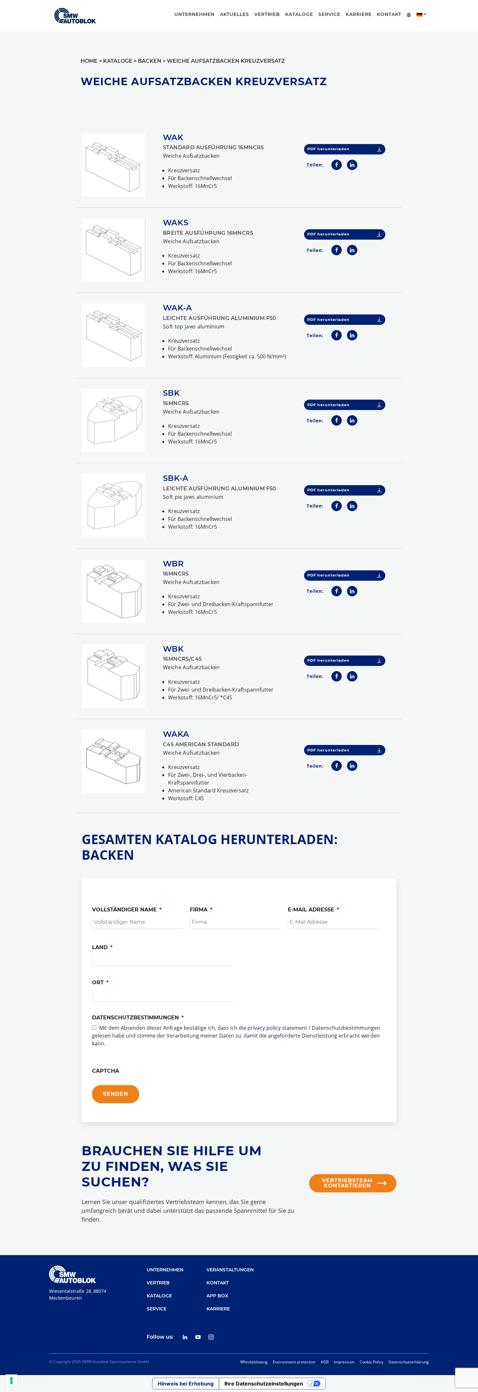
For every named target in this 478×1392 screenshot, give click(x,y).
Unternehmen (165, 1270)
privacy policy (264, 1027)
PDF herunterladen (328, 149)
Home (89, 61)
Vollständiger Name (127, 910)
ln (185, 1337)
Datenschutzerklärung (409, 1361)
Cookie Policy (371, 1361)
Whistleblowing (254, 1361)
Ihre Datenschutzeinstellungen (263, 1383)
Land (102, 947)
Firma (201, 910)
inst (211, 1337)
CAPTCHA (105, 1071)
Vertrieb (158, 1283)
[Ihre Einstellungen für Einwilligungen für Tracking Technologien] (11, 1380)
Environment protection (294, 1361)
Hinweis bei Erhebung (186, 1383)
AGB (325, 1361)
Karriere (218, 1309)
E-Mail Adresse (313, 910)
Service (156, 1309)
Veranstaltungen (230, 1270)
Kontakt (389, 14)
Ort (100, 982)
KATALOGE (117, 61)
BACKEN (149, 61)
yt (198, 1337)
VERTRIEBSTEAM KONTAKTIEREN (347, 1183)
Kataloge (159, 1296)
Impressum (344, 1361)
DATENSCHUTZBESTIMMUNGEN (138, 1017)
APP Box (217, 1296)
